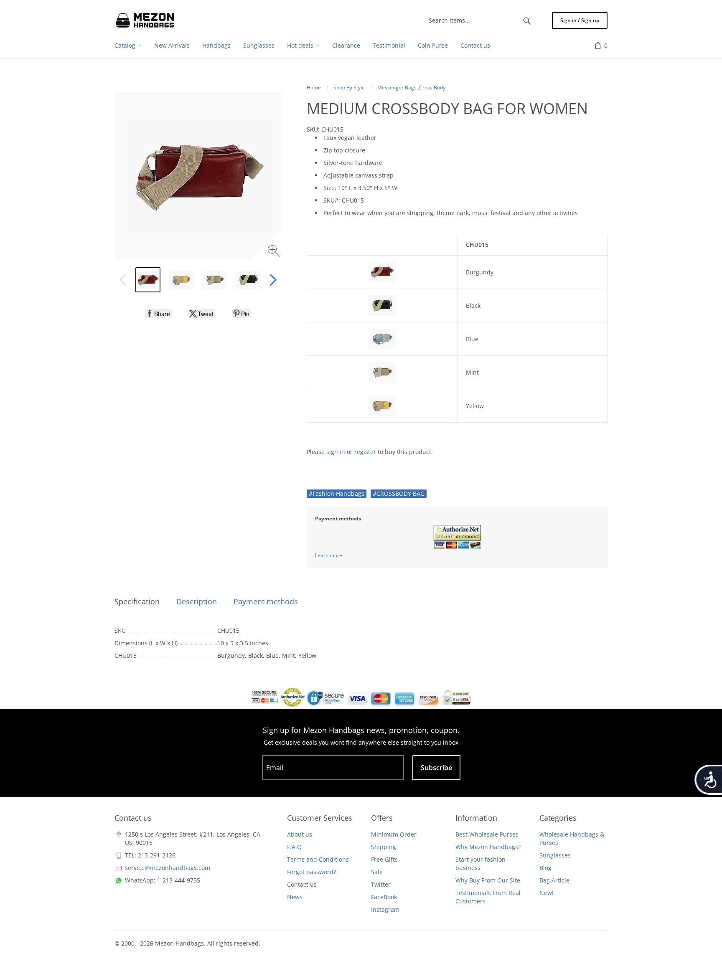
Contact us (302, 884)
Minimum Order (394, 834)
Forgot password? (311, 872)
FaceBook (384, 897)
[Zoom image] (275, 252)
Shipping (383, 847)
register (365, 452)
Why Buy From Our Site (487, 880)
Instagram (385, 909)
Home (314, 87)
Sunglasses (555, 855)
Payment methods (266, 601)
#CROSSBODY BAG (399, 493)
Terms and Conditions (318, 859)
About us (299, 834)
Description (196, 601)
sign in (335, 452)
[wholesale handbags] (144, 20)
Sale (377, 872)
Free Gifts (384, 859)
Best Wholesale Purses (487, 834)
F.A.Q (294, 847)
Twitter (381, 884)
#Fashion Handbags (336, 493)
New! (546, 893)
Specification (137, 601)
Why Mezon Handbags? (488, 847)
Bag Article (554, 880)
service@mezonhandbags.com (167, 868)
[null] (158, 313)
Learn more (328, 555)
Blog (545, 868)
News (295, 897)
